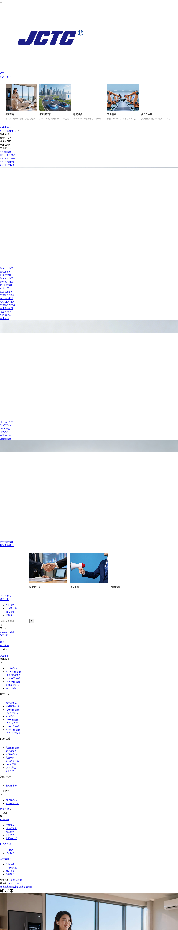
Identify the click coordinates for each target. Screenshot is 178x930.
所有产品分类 (7, 131)
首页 (2, 73)
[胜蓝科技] (89, 37)
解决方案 (4, 77)
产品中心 (4, 127)
